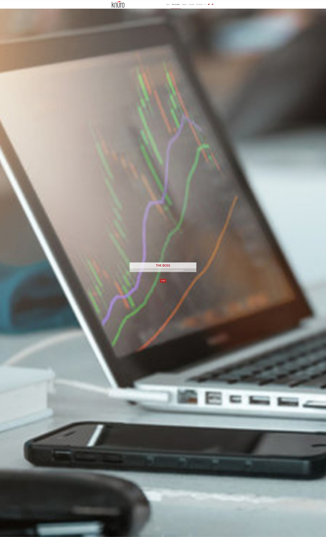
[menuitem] (168, 4)
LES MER (163, 280)
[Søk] (205, 4)
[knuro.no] (118, 4)
